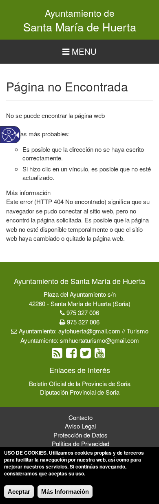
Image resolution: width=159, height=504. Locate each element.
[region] (79, 52)
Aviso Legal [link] (80, 426)
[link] (58, 355)
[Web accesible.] (8, 135)
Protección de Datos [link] (80, 435)
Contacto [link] (80, 417)
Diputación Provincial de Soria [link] (79, 392)
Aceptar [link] (19, 491)
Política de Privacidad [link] (80, 443)
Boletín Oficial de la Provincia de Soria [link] (79, 383)
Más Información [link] (65, 491)
